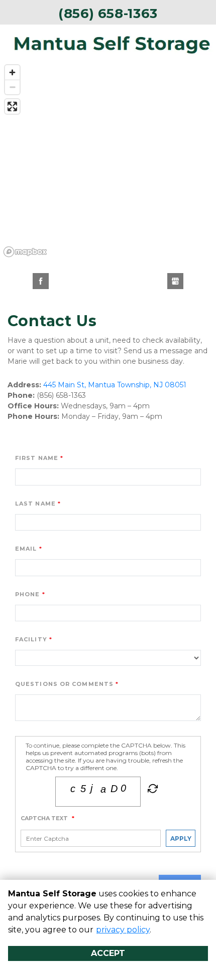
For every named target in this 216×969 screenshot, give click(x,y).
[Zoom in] (12, 72)
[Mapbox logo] (25, 252)
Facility (31, 639)
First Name (36, 457)
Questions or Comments (64, 683)
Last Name (35, 503)
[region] (108, 160)
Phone (27, 594)
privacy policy (123, 929)
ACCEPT (108, 953)
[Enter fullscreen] (12, 106)
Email (26, 548)
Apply (180, 838)
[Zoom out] (12, 87)
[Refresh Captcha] (152, 791)
